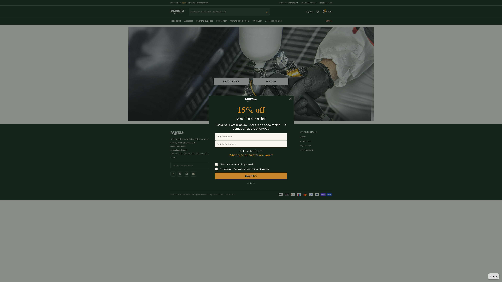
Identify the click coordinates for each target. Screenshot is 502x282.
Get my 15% (251, 176)
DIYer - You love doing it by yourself (236, 164)
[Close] (290, 99)
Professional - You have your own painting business (244, 169)
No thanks (251, 183)
